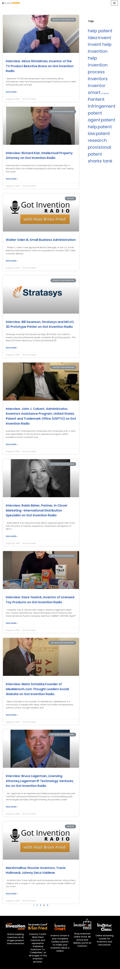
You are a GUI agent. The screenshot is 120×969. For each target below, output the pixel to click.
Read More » (12, 92)
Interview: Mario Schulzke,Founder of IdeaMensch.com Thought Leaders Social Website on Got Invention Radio (37, 689)
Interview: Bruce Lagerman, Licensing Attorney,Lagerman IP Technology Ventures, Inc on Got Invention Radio (40, 781)
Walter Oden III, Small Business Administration (41, 240)
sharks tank (100, 161)
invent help (100, 44)
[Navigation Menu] (114, 3)
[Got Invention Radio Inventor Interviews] (11, 3)
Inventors (98, 79)
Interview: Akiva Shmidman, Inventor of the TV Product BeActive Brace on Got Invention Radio (39, 66)
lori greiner (105, 93)
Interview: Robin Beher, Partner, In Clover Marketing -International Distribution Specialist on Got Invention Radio (36, 510)
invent (104, 38)
